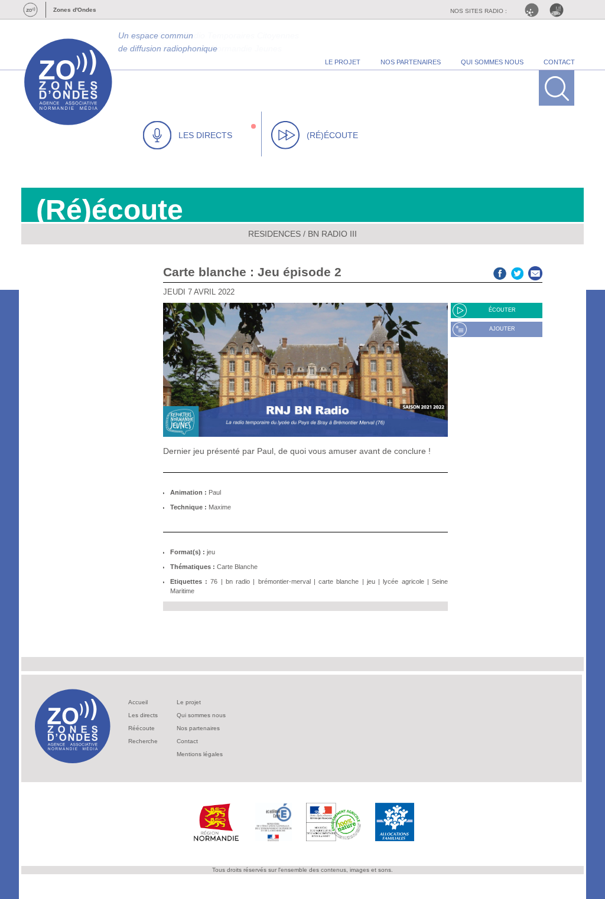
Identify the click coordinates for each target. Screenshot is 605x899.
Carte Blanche (237, 566)
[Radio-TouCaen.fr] (559, 10)
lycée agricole (403, 581)
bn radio (238, 581)
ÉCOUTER (502, 310)
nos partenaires (410, 62)
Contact (187, 741)
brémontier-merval (284, 581)
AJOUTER (502, 329)
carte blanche (338, 581)
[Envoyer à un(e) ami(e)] (535, 272)
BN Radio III (332, 233)
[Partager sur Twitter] (517, 272)
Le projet (189, 702)
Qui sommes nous (201, 715)
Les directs (143, 715)
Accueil (138, 702)
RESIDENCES (274, 233)
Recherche (143, 741)
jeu (211, 551)
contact (559, 62)
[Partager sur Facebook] (500, 272)
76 (213, 581)
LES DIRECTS (205, 135)
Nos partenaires (198, 728)
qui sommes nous (492, 62)
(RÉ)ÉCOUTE (332, 135)
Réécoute (141, 728)
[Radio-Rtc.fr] (534, 10)
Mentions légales (200, 754)
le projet (342, 62)
